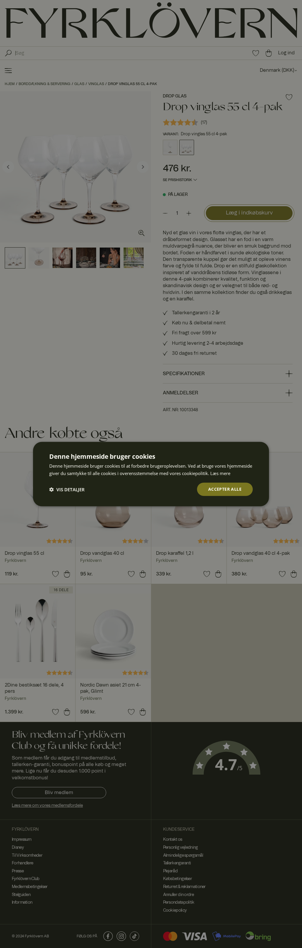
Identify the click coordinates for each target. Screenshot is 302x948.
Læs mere (220, 473)
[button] (67, 489)
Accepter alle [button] (225, 489)
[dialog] (151, 474)
